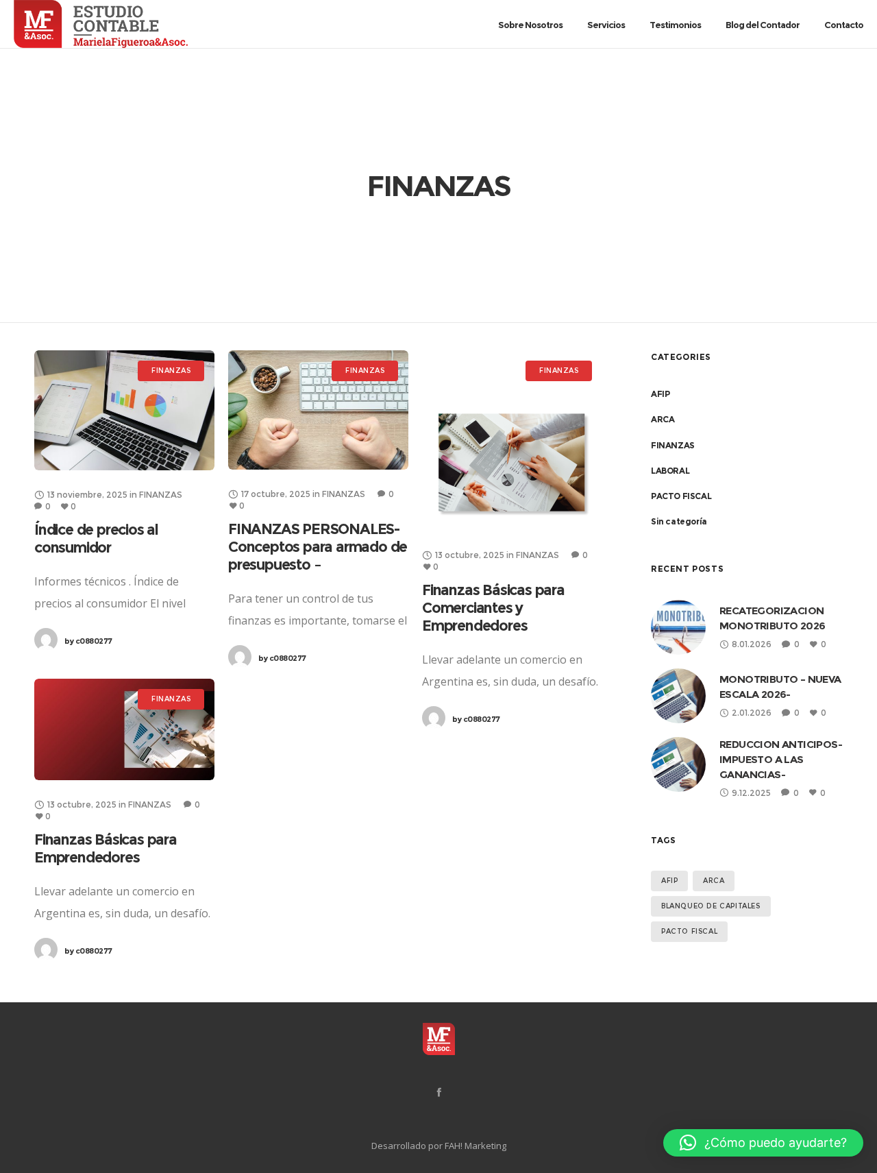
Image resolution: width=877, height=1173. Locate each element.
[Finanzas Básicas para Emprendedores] (124, 729)
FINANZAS (673, 445)
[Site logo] (64, 24)
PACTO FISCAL (681, 496)
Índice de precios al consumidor (96, 538)
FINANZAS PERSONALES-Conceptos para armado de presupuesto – (317, 546)
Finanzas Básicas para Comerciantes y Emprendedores (493, 607)
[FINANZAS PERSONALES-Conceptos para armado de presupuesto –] (318, 410)
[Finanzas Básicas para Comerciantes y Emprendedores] (512, 440)
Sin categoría (679, 521)
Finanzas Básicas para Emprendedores (105, 848)
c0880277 (88, 641)
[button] (763, 1143)
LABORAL (670, 470)
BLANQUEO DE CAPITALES (711, 906)
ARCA (662, 419)
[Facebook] (439, 1092)
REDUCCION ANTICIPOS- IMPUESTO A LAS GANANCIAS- (780, 759)
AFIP (660, 394)
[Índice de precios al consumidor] (124, 410)
